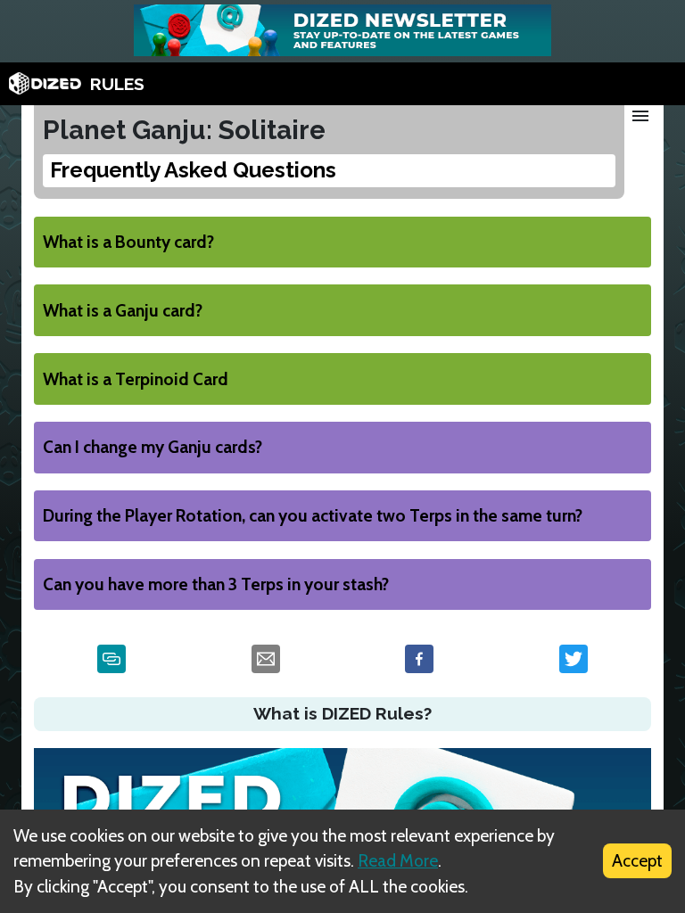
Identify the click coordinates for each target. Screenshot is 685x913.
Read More (398, 860)
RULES (117, 84)
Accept (637, 860)
